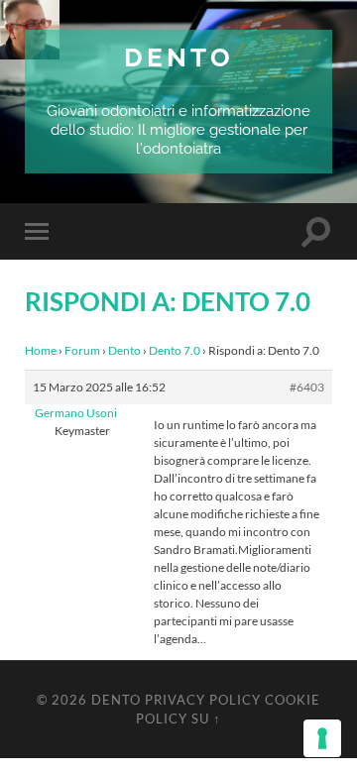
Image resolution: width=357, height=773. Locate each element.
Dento (179, 57)
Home (41, 350)
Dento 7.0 (174, 350)
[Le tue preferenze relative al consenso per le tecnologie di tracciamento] (322, 738)
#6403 (307, 387)
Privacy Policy (203, 700)
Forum (82, 350)
